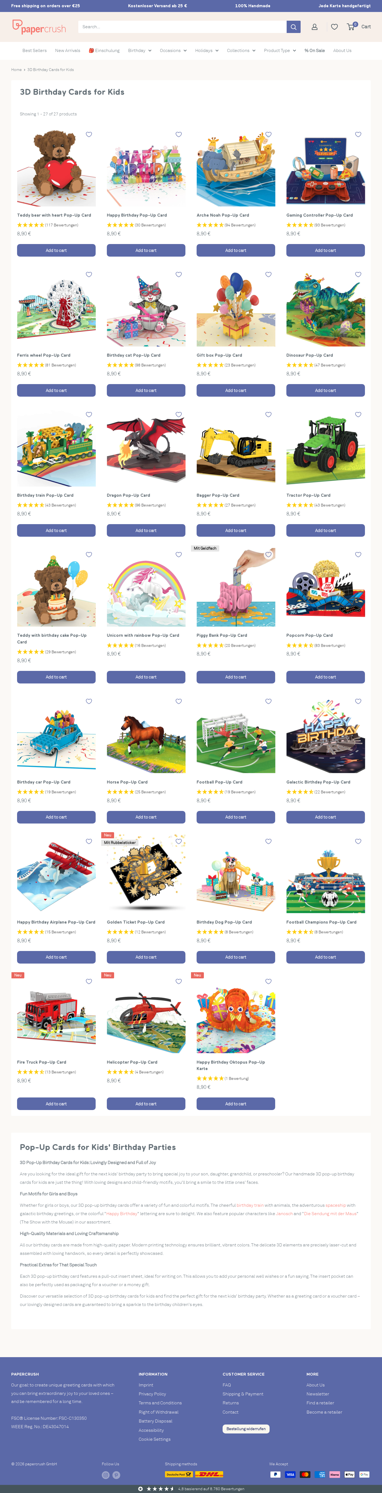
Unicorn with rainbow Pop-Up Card (143, 635)
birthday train (250, 1205)
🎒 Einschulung (104, 50)
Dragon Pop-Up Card (128, 495)
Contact (231, 1412)
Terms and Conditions (160, 1403)
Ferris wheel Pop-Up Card (43, 355)
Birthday (136, 50)
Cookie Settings (155, 1439)
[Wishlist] (334, 27)
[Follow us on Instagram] (106, 1475)
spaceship (336, 1205)
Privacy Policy (152, 1394)
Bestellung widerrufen (246, 1428)
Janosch (284, 1214)
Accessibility (151, 1430)
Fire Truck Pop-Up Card (41, 1062)
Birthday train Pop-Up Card (45, 495)
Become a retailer (324, 1412)
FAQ (227, 1385)
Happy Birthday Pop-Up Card (137, 215)
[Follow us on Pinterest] (116, 1475)
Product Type (277, 50)
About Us (342, 50)
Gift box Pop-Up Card (219, 355)
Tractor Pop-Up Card (308, 495)
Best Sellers (34, 50)
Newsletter (317, 1394)
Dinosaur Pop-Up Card (309, 355)
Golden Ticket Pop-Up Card (136, 922)
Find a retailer (320, 1403)
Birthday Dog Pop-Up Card (224, 922)
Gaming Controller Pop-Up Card (319, 215)
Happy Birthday (121, 1214)
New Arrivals (67, 50)
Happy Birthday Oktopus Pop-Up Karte (231, 1065)
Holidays (204, 50)
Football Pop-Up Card (219, 782)
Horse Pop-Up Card (127, 782)
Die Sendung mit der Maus (330, 1214)
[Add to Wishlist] (89, 134)
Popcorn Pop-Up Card (309, 635)
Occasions (170, 50)
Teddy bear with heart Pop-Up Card (54, 215)
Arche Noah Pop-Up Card (223, 215)
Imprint (146, 1385)
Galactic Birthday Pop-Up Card (318, 782)
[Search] (294, 27)
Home (16, 69)
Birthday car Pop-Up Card (43, 782)
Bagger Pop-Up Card (218, 495)
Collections (238, 50)
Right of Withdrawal (158, 1412)
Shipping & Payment (243, 1394)
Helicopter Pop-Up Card (132, 1062)
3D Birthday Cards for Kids (50, 69)
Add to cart (56, 250)
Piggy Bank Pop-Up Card (222, 635)
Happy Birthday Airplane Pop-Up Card (56, 922)
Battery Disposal (155, 1421)
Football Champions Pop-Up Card (321, 922)
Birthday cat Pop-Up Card (134, 355)
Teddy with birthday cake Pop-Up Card (52, 638)
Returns (231, 1403)
